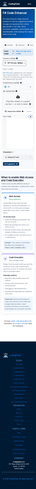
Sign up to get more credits (23, 52)
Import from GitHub (20, 112)
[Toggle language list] (30, 87)
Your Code (7, 116)
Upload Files (11, 91)
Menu (29, 4)
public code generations (20, 321)
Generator (21, 45)
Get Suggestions (10, 164)
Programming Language (15, 83)
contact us (19, 323)
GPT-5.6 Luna (7, 73)
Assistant (10, 45)
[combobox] (17, 87)
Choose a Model (9, 58)
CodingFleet (13, 4)
